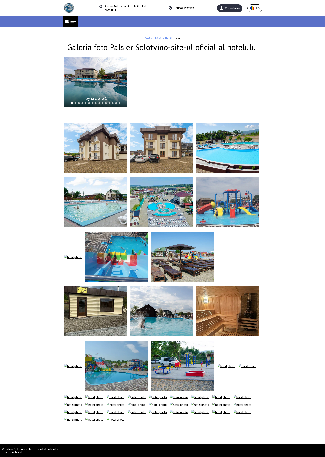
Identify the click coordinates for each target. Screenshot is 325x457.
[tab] (72, 103)
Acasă (149, 37)
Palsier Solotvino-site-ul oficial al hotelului (125, 8)
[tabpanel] (95, 82)
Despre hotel (163, 37)
